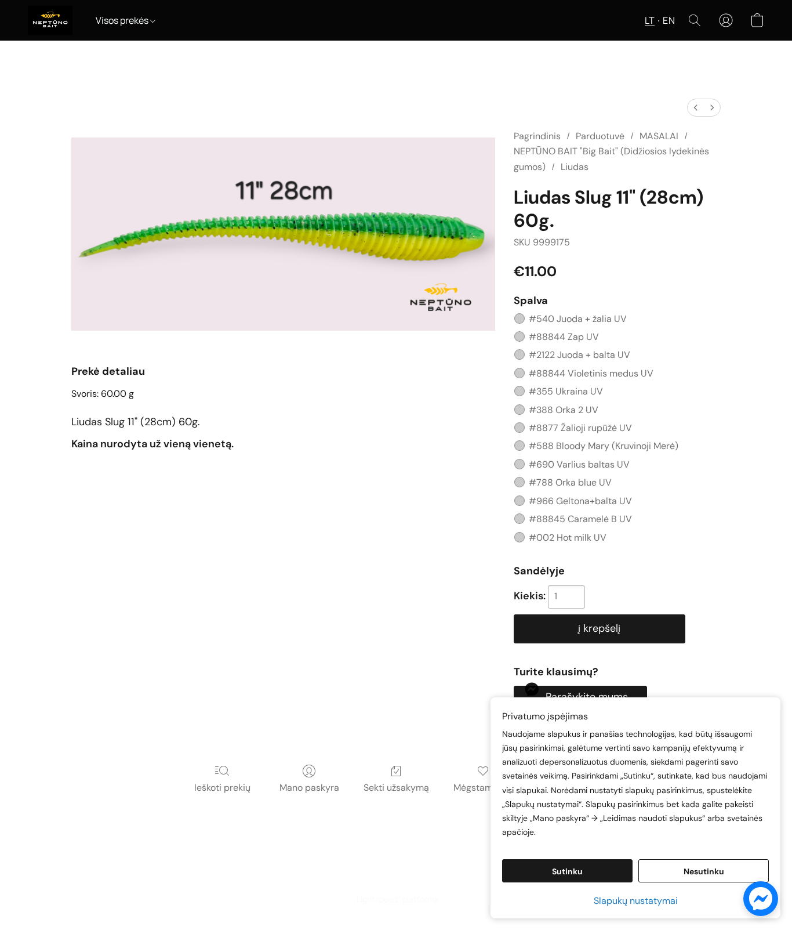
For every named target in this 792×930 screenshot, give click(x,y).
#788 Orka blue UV (570, 482)
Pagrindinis (537, 136)
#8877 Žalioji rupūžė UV (580, 428)
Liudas (574, 167)
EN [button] (669, 20)
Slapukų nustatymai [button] (636, 901)
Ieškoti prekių (222, 787)
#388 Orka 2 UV (563, 410)
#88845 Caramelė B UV (580, 519)
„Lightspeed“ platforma (396, 898)
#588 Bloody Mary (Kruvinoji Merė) (603, 446)
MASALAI (659, 136)
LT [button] (650, 20)
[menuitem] (696, 107)
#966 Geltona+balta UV (580, 501)
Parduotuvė (600, 136)
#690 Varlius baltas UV (579, 464)
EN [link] (358, 878)
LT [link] (342, 878)
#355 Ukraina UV (566, 391)
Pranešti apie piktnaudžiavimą (430, 878)
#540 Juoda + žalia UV (578, 319)
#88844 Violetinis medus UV (591, 373)
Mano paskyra (309, 787)
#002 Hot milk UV (567, 537)
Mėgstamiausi (483, 787)
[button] (50, 20)
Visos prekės (123, 20)
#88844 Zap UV (564, 337)
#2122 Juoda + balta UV (579, 355)
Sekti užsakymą (396, 787)
